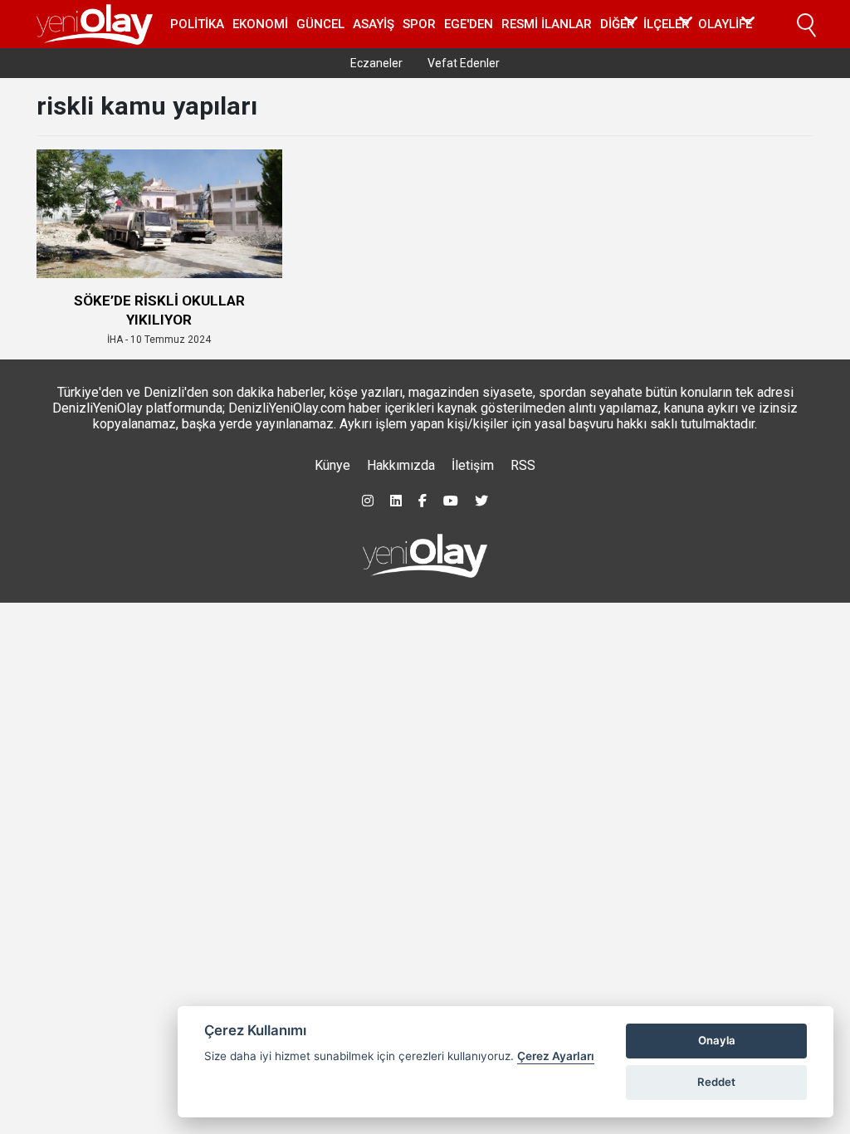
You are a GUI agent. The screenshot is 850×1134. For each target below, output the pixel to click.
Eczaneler (376, 63)
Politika (197, 24)
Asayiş (373, 24)
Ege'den (468, 24)
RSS (522, 465)
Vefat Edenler (463, 63)
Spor (419, 24)
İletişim (473, 465)
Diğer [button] (617, 24)
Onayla (716, 1040)
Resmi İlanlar (546, 24)
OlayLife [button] (725, 24)
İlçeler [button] (666, 24)
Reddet (716, 1081)
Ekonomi (260, 24)
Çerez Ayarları (555, 1056)
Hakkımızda (401, 465)
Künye (332, 465)
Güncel (320, 24)
